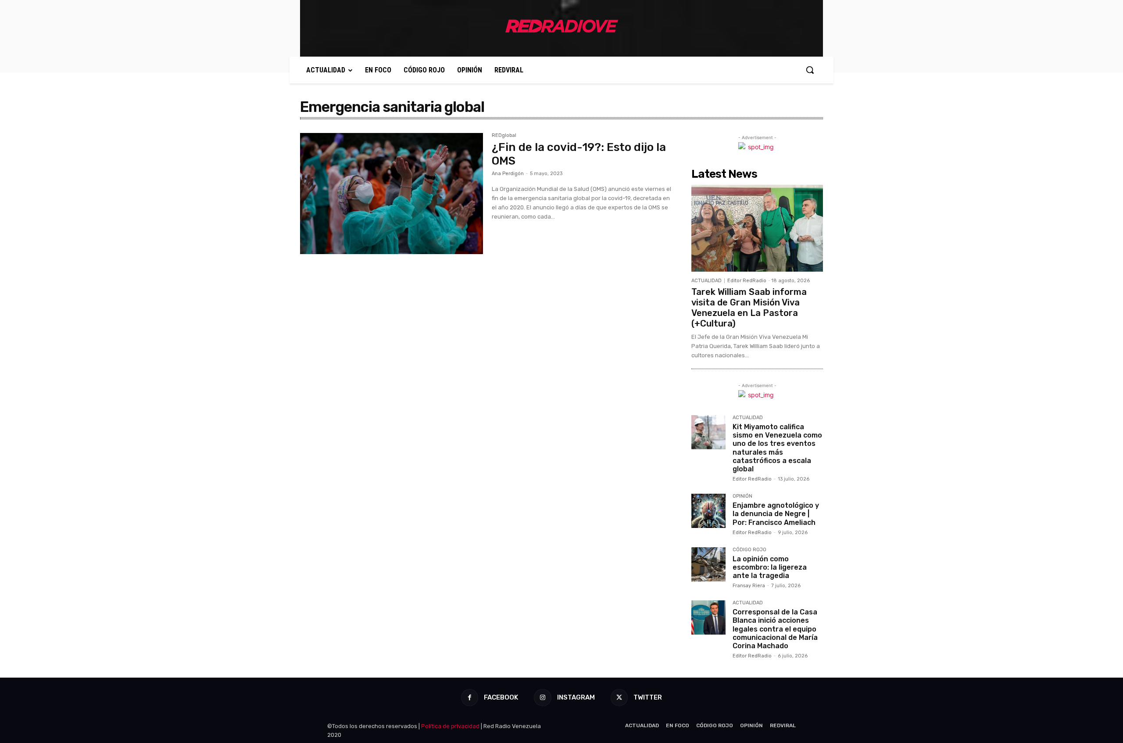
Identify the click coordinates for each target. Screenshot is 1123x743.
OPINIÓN (742, 496)
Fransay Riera (749, 586)
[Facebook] (469, 697)
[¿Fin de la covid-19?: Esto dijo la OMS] (391, 193)
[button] (810, 70)
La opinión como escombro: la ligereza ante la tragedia (770, 567)
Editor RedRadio (746, 281)
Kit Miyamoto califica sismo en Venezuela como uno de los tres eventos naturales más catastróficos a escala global (777, 448)
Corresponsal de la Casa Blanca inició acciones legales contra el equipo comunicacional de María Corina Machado (775, 629)
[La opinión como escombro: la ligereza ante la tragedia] (708, 564)
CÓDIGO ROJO (749, 550)
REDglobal (504, 135)
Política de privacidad (450, 726)
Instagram (576, 697)
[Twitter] (619, 697)
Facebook (501, 697)
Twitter (647, 697)
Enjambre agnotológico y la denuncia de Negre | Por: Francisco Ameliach (776, 513)
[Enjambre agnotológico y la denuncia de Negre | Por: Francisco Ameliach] (708, 511)
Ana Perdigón (508, 173)
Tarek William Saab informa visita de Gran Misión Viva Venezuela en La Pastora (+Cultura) (749, 308)
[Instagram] (542, 697)
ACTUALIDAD (706, 280)
